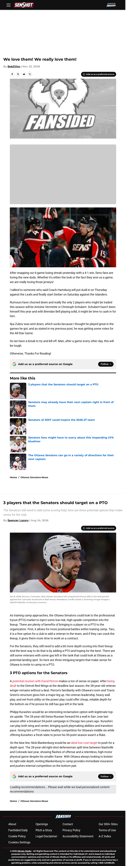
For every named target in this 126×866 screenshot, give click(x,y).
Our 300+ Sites (108, 824)
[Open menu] (8, 5)
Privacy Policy (71, 830)
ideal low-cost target (83, 742)
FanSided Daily (18, 830)
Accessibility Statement (78, 836)
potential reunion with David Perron (35, 681)
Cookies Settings (19, 842)
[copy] (30, 74)
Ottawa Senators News (34, 477)
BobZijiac (14, 66)
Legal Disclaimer (46, 836)
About (12, 824)
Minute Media (24, 851)
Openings (42, 824)
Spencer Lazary (18, 520)
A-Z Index (105, 836)
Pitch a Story (44, 830)
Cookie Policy (17, 836)
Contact (68, 824)
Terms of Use (107, 830)
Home (13, 477)
